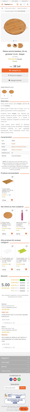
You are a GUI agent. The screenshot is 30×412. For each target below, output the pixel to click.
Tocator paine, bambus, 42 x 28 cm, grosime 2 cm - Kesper (7, 191)
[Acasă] (2, 9)
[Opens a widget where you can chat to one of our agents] (23, 409)
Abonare (22, 387)
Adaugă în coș (16, 70)
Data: (3, 306)
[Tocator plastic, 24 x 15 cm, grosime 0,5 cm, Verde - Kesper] (22, 251)
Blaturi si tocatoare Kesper (19, 146)
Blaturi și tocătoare (17, 150)
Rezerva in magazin (16, 75)
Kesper (13, 143)
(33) (24, 228)
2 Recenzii (19, 59)
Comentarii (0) (9, 323)
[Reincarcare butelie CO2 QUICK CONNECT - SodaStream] (22, 215)
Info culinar (15, 1)
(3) (9, 264)
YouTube (15, 379)
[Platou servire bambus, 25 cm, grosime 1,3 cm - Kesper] (15, 27)
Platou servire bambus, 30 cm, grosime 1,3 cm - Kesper (6, 224)
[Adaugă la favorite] (12, 177)
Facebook (11, 379)
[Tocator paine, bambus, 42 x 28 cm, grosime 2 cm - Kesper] (8, 181)
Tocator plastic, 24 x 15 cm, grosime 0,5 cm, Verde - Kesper (21, 259)
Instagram (19, 379)
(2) (9, 195)
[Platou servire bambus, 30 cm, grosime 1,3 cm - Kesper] (8, 215)
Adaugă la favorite (15, 80)
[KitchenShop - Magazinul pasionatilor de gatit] (8, 4)
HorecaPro (25, 1)
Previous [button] (1, 223)
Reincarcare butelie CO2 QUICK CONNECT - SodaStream (21, 224)
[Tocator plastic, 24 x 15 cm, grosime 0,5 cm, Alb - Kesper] (8, 251)
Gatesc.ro (5, 1)
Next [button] (29, 223)
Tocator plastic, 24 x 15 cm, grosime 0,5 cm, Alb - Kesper (7, 259)
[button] (3, 28)
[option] (8, 188)
